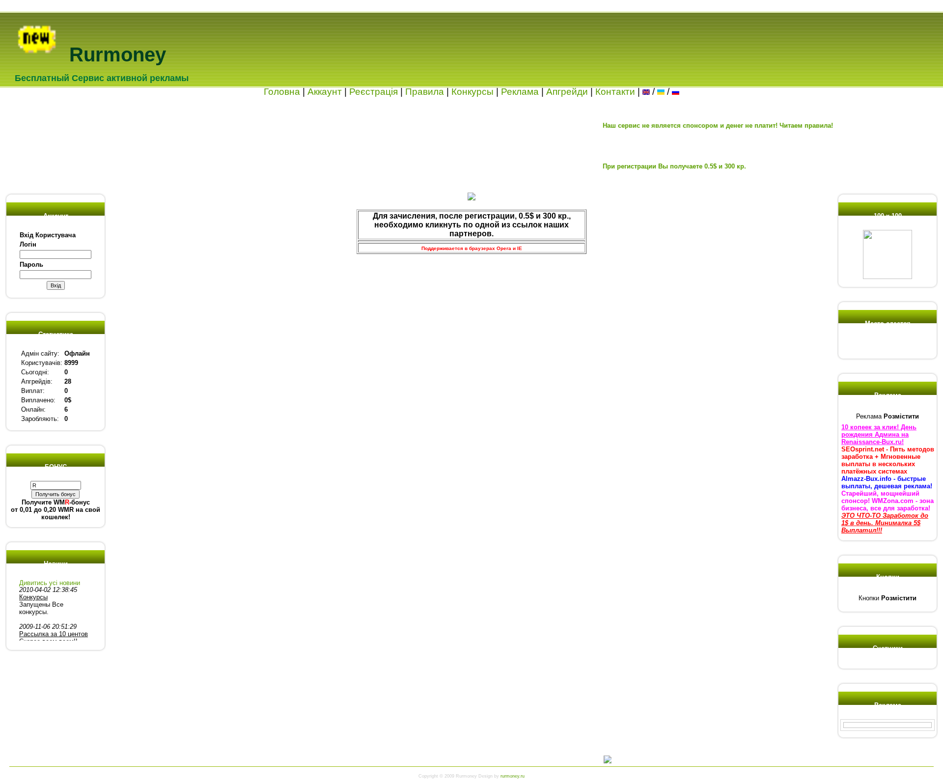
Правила (424, 91)
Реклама (520, 91)
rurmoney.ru (512, 776)
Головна (282, 91)
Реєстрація (373, 91)
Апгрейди (567, 91)
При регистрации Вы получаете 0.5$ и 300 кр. (656, 166)
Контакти (615, 91)
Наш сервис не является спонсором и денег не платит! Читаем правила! (700, 125)
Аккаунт (324, 91)
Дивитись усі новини (49, 583)
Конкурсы (472, 91)
